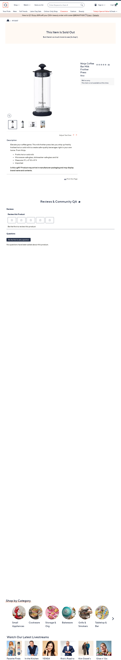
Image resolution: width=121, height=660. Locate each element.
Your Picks (7, 11)
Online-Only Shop (51, 11)
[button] (96, 5)
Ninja (82, 75)
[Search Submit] (82, 5)
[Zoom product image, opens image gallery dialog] (9, 116)
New (15, 11)
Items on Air (39, 5)
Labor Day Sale (35, 11)
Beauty (81, 11)
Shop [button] (16, 5)
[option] (60, 15)
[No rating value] (102, 64)
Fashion (73, 11)
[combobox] (64, 5)
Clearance (64, 11)
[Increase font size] (74, 135)
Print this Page (72, 179)
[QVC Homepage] (8, 20)
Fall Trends (23, 11)
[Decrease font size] (77, 135)
